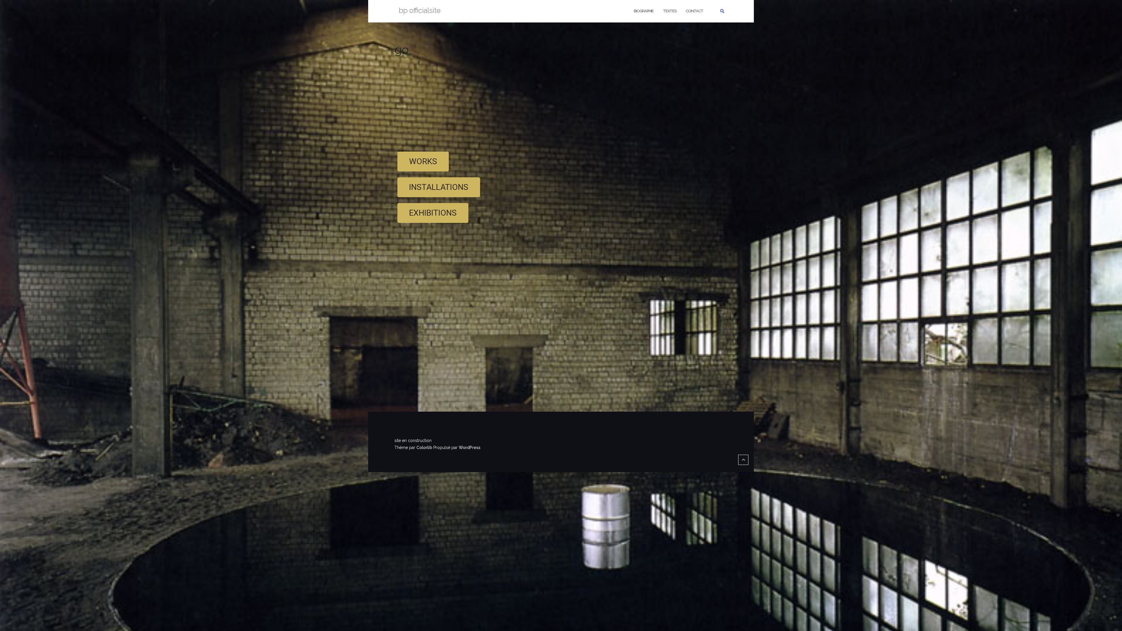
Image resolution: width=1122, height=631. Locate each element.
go (401, 49)
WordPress (469, 447)
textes (669, 11)
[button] (423, 161)
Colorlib (424, 447)
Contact (694, 11)
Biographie (644, 11)
